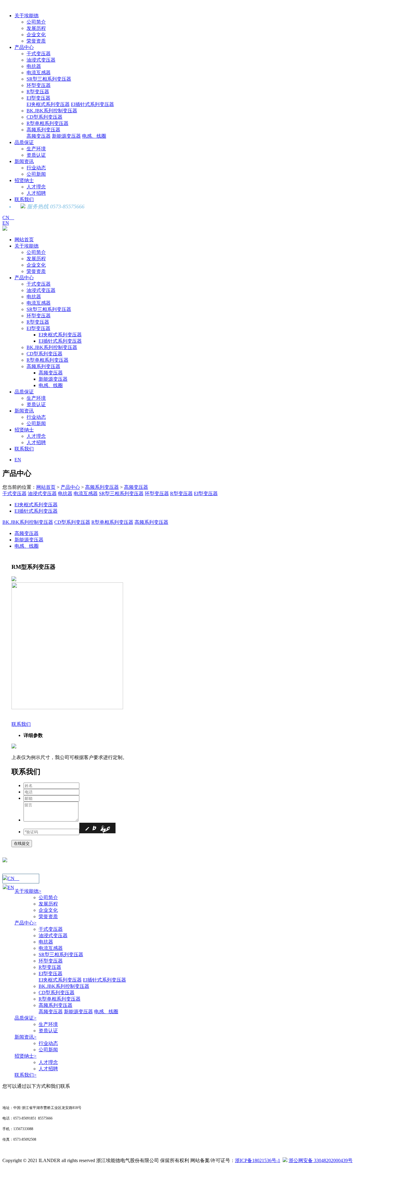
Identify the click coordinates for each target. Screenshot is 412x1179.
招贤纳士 (24, 180)
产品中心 (24, 47)
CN (8, 217)
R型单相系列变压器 (47, 123)
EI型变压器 (38, 98)
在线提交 (22, 843)
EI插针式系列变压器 (92, 104)
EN (5, 223)
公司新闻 (36, 174)
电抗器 (34, 66)
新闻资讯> (25, 1037)
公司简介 (36, 21)
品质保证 (24, 142)
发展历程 (36, 28)
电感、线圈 (94, 136)
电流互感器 (39, 72)
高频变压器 (39, 136)
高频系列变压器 (43, 129)
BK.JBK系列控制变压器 (52, 110)
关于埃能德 (26, 15)
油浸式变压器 (41, 59)
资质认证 (36, 155)
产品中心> (25, 922)
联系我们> (25, 1075)
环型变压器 (39, 85)
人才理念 (36, 186)
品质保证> (25, 1017)
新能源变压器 (66, 136)
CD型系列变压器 (44, 117)
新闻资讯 (24, 161)
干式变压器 (39, 53)
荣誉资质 (36, 40)
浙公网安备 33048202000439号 (321, 1160)
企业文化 (36, 34)
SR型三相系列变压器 (49, 79)
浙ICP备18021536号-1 (257, 1160)
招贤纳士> (25, 1056)
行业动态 (36, 167)
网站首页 (24, 239)
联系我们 (24, 199)
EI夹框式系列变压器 (48, 104)
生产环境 (36, 148)
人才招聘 (36, 193)
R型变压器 (38, 91)
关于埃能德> (27, 891)
